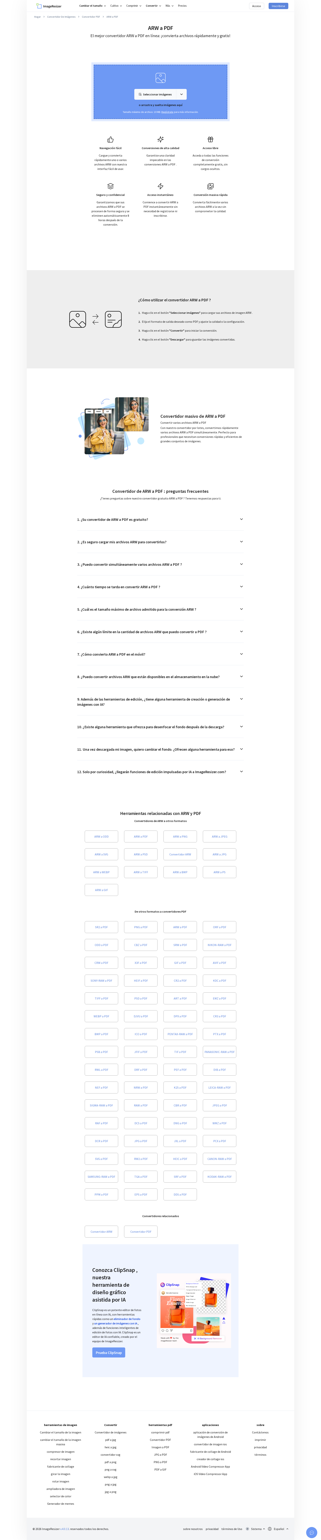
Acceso (256, 6)
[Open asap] (311, 1532)
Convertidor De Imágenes (61, 16)
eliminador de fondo (127, 1319)
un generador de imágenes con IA (115, 1323)
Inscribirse (278, 6)
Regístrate (167, 112)
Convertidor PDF (91, 16)
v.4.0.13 (64, 1529)
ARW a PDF (112, 16)
